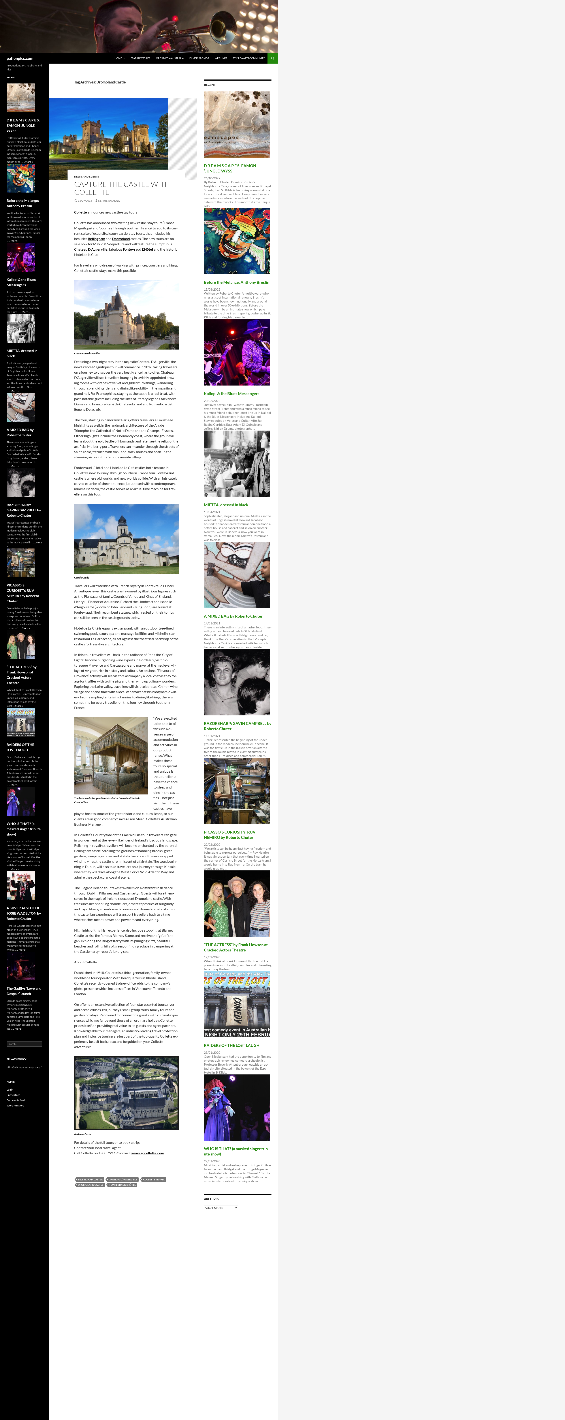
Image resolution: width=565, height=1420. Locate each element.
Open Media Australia (170, 58)
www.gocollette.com (147, 1153)
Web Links (221, 58)
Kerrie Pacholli (109, 200)
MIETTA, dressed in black (226, 504)
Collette (81, 212)
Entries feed (13, 1095)
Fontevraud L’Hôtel (138, 249)
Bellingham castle (90, 1179)
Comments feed (16, 1100)
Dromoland (121, 238)
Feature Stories (140, 58)
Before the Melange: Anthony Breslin (236, 282)
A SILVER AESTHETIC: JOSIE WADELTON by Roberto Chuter (24, 913)
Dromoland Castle (90, 1184)
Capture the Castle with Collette (122, 188)
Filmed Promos (199, 58)
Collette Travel (154, 1179)
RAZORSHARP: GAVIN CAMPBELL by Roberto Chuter (24, 510)
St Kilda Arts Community (249, 58)
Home (118, 58)
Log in (10, 1089)
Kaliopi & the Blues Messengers (231, 393)
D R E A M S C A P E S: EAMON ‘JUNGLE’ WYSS (23, 125)
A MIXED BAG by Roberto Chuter (233, 616)
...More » (28, 161)
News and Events (86, 176)
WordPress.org (15, 1105)
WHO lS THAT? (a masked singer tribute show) (24, 828)
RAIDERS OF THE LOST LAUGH (232, 1045)
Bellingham (96, 238)
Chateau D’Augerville (90, 249)
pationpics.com (20, 58)
